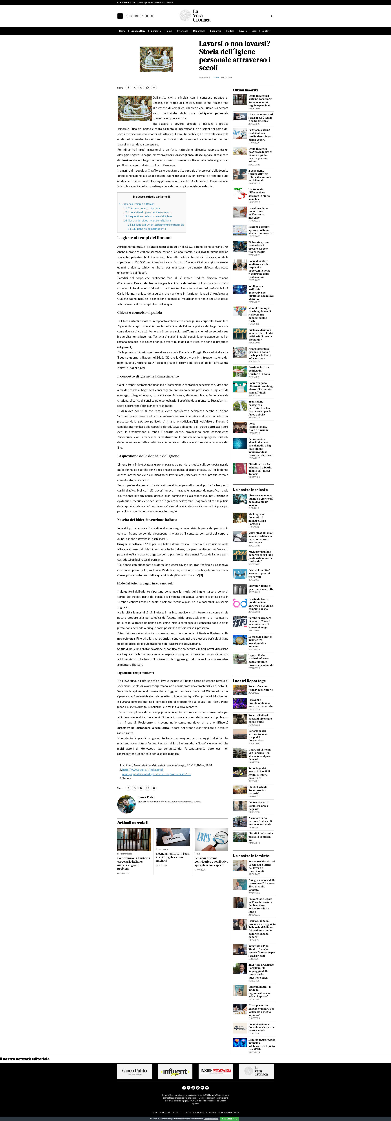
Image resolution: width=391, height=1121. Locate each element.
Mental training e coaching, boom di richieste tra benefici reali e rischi (259, 315)
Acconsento (229, 1119)
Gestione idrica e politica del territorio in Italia (259, 370)
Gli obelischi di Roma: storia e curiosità (257, 790)
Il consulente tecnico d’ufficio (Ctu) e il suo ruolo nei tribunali (259, 175)
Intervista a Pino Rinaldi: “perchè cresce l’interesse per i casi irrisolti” (262, 950)
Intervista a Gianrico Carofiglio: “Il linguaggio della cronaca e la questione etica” (261, 971)
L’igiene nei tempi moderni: (146, 228)
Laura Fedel (204, 77)
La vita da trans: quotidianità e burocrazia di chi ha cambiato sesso (260, 604)
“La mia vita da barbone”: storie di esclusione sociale (260, 821)
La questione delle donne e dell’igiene (147, 216)
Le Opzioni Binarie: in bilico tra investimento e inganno (260, 641)
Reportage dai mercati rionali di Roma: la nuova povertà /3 (259, 773)
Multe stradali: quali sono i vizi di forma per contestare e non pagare (260, 537)
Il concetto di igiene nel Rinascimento (147, 212)
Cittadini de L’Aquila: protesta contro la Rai (261, 837)
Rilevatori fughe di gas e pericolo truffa (261, 587)
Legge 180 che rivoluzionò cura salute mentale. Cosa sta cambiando (260, 660)
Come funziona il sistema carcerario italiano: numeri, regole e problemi (133, 863)
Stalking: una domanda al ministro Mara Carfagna (257, 519)
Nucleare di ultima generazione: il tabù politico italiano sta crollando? (260, 334)
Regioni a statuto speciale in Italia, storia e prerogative (260, 230)
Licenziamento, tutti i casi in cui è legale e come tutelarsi (173, 857)
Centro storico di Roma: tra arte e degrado (258, 806)
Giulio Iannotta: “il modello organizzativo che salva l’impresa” (259, 991)
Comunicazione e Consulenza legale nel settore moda (262, 1027)
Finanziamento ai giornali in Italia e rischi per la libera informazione (259, 353)
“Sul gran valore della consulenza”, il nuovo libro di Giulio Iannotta (261, 885)
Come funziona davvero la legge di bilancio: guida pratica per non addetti (260, 155)
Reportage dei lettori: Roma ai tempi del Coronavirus (257, 735)
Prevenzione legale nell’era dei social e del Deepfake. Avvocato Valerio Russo (260, 905)
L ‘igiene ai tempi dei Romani (137, 203)
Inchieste (127, 854)
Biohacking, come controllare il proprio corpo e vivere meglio (259, 247)
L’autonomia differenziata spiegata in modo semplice (259, 194)
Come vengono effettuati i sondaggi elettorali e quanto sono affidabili (260, 387)
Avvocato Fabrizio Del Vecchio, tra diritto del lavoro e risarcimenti (261, 866)
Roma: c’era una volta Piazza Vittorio (260, 688)
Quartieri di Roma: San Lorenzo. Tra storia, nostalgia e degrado (259, 754)
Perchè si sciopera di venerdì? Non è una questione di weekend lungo (259, 622)
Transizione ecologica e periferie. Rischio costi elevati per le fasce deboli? (259, 408)
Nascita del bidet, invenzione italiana (147, 220)
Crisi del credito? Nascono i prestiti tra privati (259, 573)
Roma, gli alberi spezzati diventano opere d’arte (260, 719)
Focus (215, 77)
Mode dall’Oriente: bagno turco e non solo (155, 224)
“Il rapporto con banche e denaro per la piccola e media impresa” (261, 1010)
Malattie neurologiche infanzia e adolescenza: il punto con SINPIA (262, 1044)
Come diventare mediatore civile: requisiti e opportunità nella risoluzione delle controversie (259, 269)
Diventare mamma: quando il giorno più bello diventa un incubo (260, 500)
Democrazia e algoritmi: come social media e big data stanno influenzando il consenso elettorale (260, 447)
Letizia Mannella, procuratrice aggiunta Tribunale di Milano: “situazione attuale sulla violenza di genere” (262, 929)
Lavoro (165, 849)
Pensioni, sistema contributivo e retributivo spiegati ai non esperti (211, 861)
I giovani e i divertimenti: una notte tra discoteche (260, 703)
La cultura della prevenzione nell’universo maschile (258, 213)
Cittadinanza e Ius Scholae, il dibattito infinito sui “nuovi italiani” (260, 469)
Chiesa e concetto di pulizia (141, 208)
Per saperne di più (211, 1118)
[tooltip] (126, 16)
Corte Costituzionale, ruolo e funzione (258, 427)
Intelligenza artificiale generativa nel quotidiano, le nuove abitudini (261, 293)
